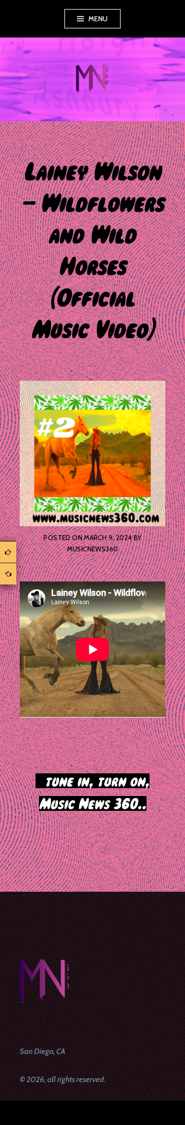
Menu (98, 18)
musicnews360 (92, 549)
